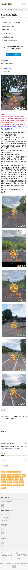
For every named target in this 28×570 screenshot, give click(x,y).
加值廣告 (3, 545)
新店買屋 (3, 484)
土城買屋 (9, 484)
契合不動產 (12, 22)
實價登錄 (19, 472)
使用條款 (3, 532)
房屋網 (24, 475)
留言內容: (3, 431)
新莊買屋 (21, 481)
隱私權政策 (3, 530)
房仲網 (17, 478)
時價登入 (13, 472)
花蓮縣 (12, 26)
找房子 (19, 475)
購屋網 (7, 478)
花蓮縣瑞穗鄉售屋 (8, 9)
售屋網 (2, 478)
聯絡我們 (3, 547)
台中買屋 (21, 484)
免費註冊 (17, 54)
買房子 (2, 472)
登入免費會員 (8, 448)
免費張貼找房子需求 (5, 517)
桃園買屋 (15, 484)
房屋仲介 (3, 475)
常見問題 (3, 533)
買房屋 (7, 472)
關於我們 (3, 528)
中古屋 (8, 475)
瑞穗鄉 (8, 26)
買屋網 (12, 478)
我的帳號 (3, 542)
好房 (21, 478)
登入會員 (9, 54)
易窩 (2, 9)
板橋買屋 (3, 481)
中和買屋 (9, 481)
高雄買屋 (3, 487)
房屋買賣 (14, 475)
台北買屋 (15, 481)
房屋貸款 (3, 543)
